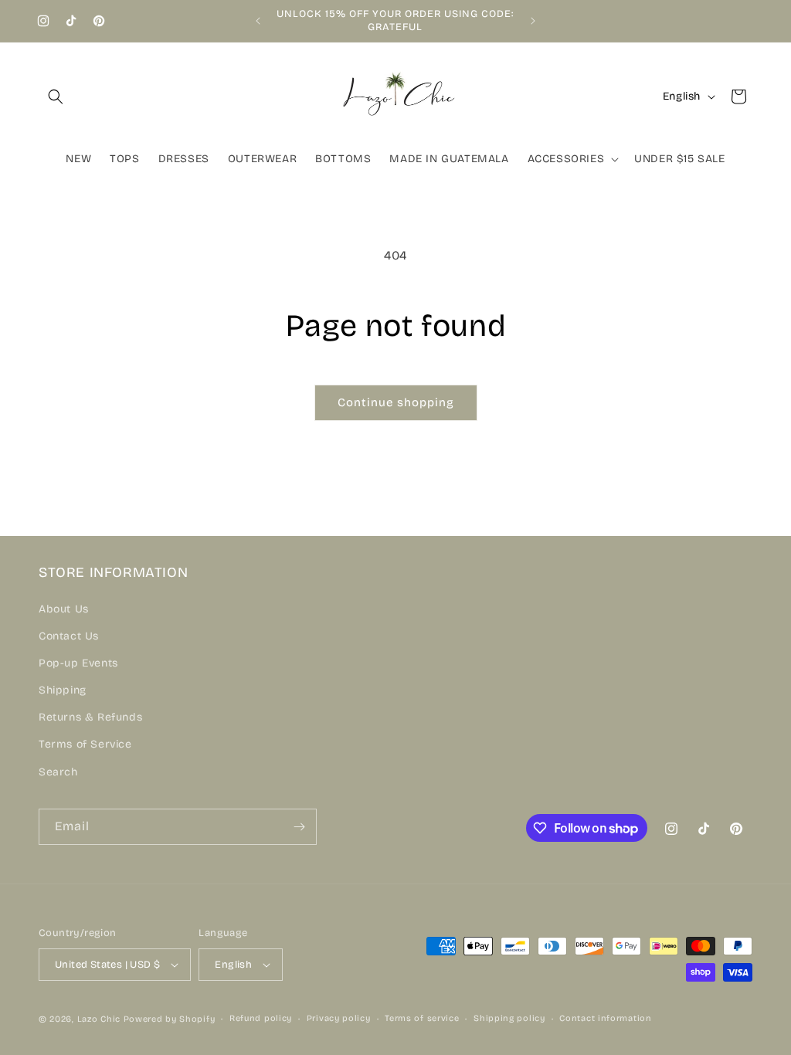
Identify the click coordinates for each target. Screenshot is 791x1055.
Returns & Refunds (90, 717)
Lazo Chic (99, 1019)
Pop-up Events (78, 663)
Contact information (605, 1018)
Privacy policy (339, 1018)
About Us (64, 609)
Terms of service (422, 1018)
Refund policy (260, 1018)
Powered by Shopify (170, 1019)
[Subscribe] (299, 827)
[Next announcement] (533, 21)
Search (58, 772)
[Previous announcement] (258, 21)
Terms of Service (85, 744)
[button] (56, 97)
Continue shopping (396, 402)
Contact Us (69, 636)
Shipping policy (509, 1018)
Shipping (63, 690)
